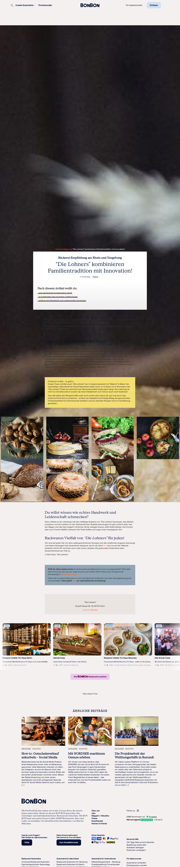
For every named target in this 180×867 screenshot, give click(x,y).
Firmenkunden (45, 5)
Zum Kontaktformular (69, 842)
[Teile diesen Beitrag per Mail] (94, 697)
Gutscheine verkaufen (136, 863)
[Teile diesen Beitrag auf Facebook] (80, 697)
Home (58, 249)
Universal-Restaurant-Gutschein (35, 862)
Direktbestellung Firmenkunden (106, 864)
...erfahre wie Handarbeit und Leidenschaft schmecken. (62, 300)
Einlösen (154, 5)
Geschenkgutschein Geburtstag (36, 864)
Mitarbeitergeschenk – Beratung (106, 862)
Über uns (96, 810)
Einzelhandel (97, 821)
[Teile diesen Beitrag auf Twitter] (90, 697)
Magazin (66, 249)
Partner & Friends (99, 823)
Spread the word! (68, 574)
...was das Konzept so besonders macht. (55, 293)
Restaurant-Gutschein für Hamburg (72, 862)
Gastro (95, 277)
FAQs (26, 842)
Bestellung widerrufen (136, 845)
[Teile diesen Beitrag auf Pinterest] (99, 697)
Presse (94, 818)
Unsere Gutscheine (24, 5)
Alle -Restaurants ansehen (90, 676)
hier (105, 545)
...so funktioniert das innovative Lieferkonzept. (58, 296)
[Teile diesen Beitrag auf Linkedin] (85, 697)
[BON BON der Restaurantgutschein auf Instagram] (138, 810)
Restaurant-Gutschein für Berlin (70, 864)
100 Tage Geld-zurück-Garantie (140, 842)
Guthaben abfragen (135, 847)
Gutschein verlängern (136, 850)
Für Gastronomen (134, 5)
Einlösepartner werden (137, 865)
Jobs (93, 813)
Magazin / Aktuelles (100, 816)
